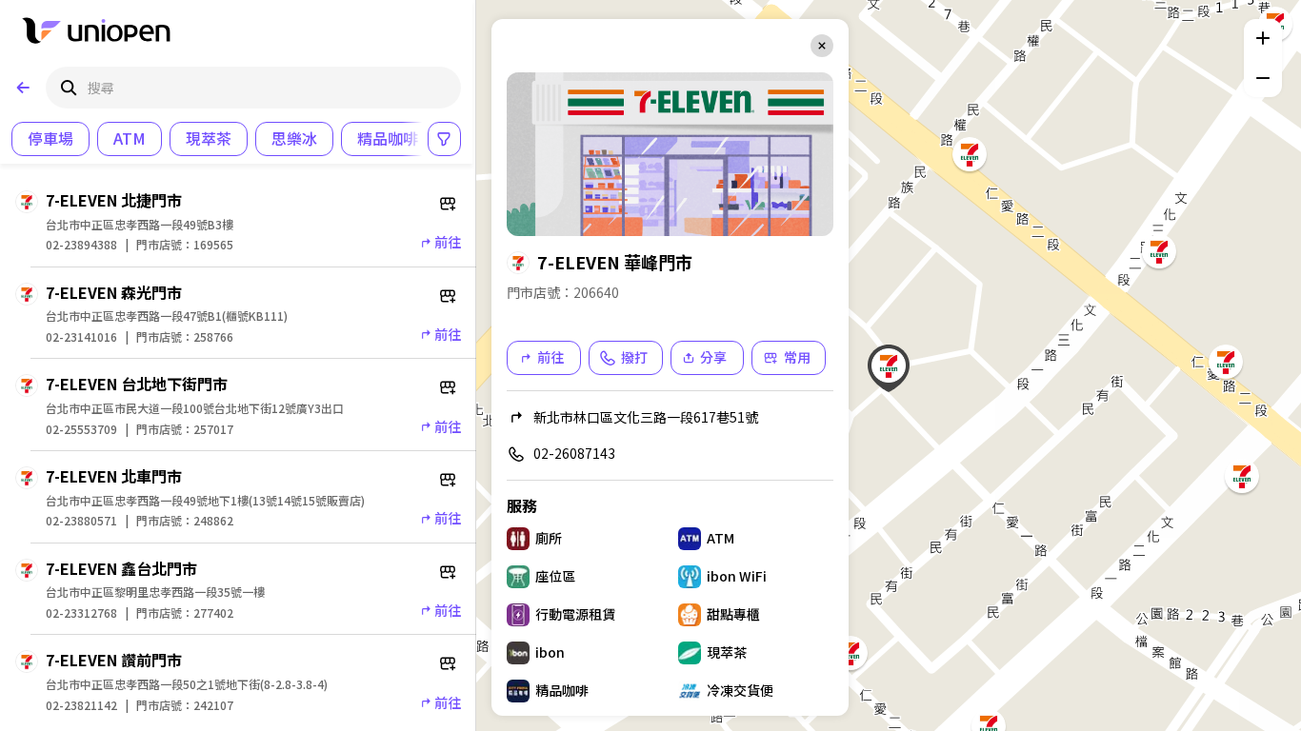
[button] (888, 365)
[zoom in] (1263, 38)
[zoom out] (1263, 78)
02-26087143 (574, 453)
